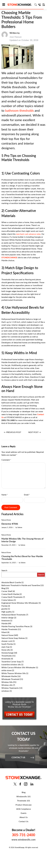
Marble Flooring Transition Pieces (15, 626)
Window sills (6, 685)
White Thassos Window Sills (13, 673)
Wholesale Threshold (10, 679)
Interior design (7, 618)
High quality (6, 612)
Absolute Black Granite (11, 582)
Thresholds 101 (23, 801)
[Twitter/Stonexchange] (15, 783)
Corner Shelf (6, 591)
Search (4, 571)
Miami (4, 632)
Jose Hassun (16, 37)
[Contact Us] (39, 4)
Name (4, 495)
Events (23, 813)
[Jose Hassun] (4, 37)
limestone (5, 621)
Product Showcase (23, 805)
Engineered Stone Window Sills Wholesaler (19, 603)
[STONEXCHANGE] (19, 4)
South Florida (7, 644)
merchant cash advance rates (28, 234)
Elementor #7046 (9, 524)
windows (5, 691)
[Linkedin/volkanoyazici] (31, 783)
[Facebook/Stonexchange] (20, 783)
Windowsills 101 (23, 797)
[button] (4, 4)
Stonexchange (7, 653)
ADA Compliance (23, 809)
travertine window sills (11, 665)
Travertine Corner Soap (11, 662)
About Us (24, 817)
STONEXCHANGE (9, 258)
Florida (4, 606)
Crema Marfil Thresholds (11, 597)
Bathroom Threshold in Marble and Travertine (20, 585)
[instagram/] (25, 784)
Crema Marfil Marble (10, 594)
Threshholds (6, 656)
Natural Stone (6, 520)
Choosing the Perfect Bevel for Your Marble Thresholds (22, 557)
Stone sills (5, 650)
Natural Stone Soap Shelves (13, 638)
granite (4, 609)
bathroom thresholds (19, 110)
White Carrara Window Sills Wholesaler (18, 668)
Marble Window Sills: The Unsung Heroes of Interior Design (22, 540)
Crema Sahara (7, 600)
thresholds (5, 659)
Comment (6, 460)
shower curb (6, 641)
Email (27, 495)
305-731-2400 (23, 835)
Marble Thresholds (9, 629)
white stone (6, 670)
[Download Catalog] (44, 4)
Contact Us (23, 821)
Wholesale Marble (9, 676)
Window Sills (7, 682)
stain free (5, 647)
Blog (3, 588)
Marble (4, 624)
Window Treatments (10, 688)
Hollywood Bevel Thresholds (13, 615)
